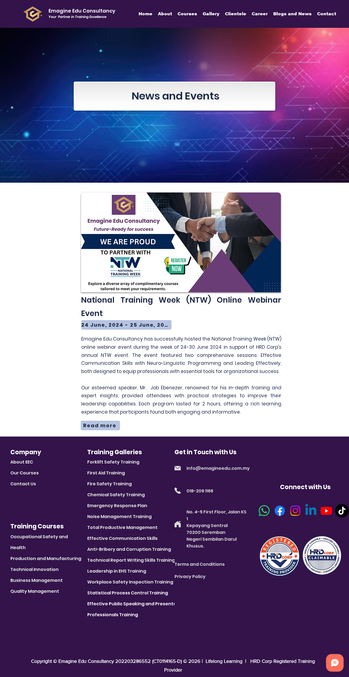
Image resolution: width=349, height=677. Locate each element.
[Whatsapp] (264, 510)
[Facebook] (280, 510)
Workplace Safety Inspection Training (130, 582)
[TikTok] (342, 510)
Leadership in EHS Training (116, 571)
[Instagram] (295, 510)
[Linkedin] (311, 510)
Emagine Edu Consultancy (86, 661)
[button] (165, 13)
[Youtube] (326, 510)
